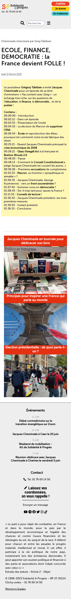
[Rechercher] (22, 23)
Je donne (60, 8)
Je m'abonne (60, 13)
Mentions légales (15, 589)
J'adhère (60, 3)
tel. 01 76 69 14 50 (11, 11)
